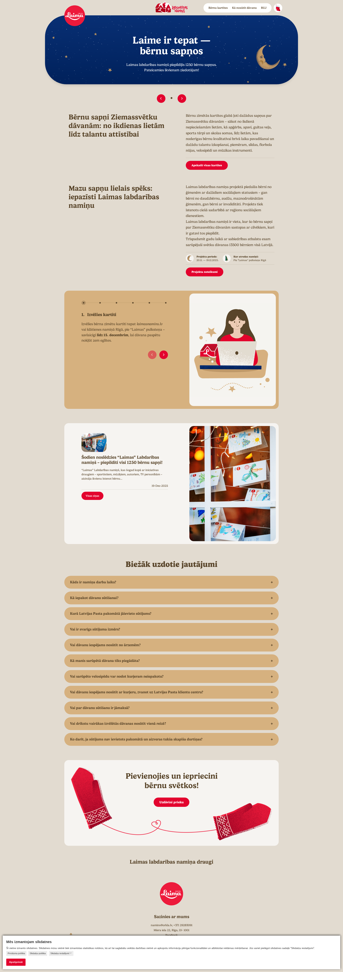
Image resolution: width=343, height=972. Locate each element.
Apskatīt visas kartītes (207, 165)
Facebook (171, 935)
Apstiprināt (16, 962)
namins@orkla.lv (161, 925)
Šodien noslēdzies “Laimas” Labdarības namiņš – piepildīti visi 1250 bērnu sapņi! (122, 460)
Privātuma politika (16, 953)
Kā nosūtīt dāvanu (244, 7)
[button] (161, 98)
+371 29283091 (182, 925)
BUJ (264, 7)
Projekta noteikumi (205, 272)
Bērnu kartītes (218, 7)
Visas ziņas (92, 495)
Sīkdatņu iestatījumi (59, 953)
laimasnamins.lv (150, 324)
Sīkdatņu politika (38, 953)
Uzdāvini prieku (171, 802)
